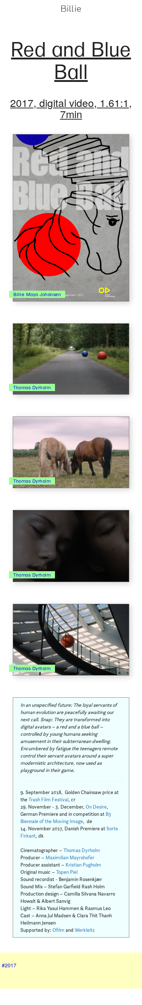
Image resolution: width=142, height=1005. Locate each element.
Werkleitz (85, 930)
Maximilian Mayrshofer (70, 857)
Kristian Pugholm (83, 864)
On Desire (96, 806)
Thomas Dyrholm (81, 850)
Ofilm (58, 930)
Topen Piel (67, 872)
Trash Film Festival (48, 799)
